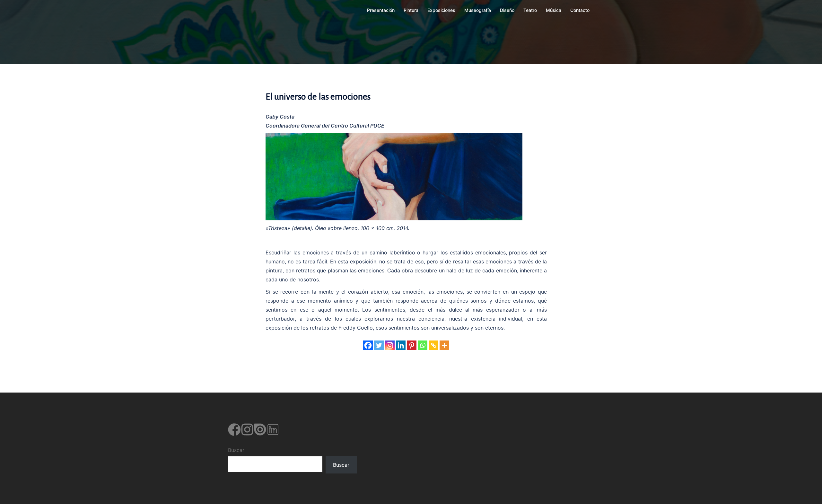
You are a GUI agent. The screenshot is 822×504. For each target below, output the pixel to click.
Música (553, 10)
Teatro (530, 10)
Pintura (411, 10)
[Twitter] (379, 345)
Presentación (381, 10)
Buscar (236, 450)
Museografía (477, 10)
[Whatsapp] (422, 345)
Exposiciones (441, 10)
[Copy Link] (433, 345)
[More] (444, 345)
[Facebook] (368, 345)
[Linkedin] (401, 345)
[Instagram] (390, 345)
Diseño (507, 10)
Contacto (580, 10)
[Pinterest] (411, 345)
